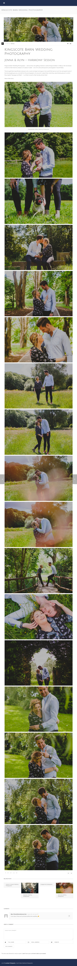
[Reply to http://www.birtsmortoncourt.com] (69, 916)
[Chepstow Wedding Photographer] (29, 888)
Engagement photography (46, 884)
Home (45, 9)
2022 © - (9, 963)
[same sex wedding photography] (64, 888)
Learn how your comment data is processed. (34, 953)
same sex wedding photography (62, 895)
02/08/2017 (7, 43)
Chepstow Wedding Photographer (27, 895)
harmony (50, 9)
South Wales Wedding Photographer (24, 963)
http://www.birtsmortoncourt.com (19, 914)
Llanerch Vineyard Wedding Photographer (12, 885)
